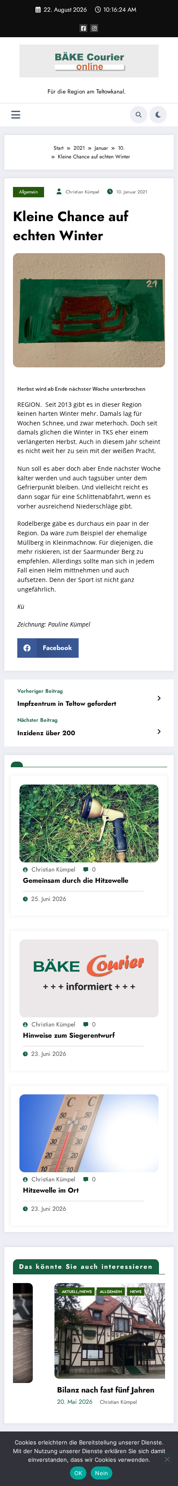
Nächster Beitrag (37, 720)
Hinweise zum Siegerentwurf (69, 1035)
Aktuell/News (38, 1291)
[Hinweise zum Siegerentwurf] (89, 978)
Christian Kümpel (82, 192)
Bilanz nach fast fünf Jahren (67, 1390)
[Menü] (15, 115)
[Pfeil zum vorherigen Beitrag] (159, 698)
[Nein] (167, 1459)
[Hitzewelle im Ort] (89, 1133)
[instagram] (94, 28)
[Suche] (138, 114)
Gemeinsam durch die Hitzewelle (75, 880)
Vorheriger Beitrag (40, 691)
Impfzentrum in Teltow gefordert (66, 703)
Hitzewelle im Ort (51, 1190)
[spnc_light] (158, 114)
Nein (101, 1473)
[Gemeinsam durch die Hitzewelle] (89, 823)
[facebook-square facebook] (83, 28)
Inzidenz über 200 (46, 733)
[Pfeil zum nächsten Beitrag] (159, 732)
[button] (48, 648)
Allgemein (28, 192)
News (97, 1291)
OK (78, 1473)
